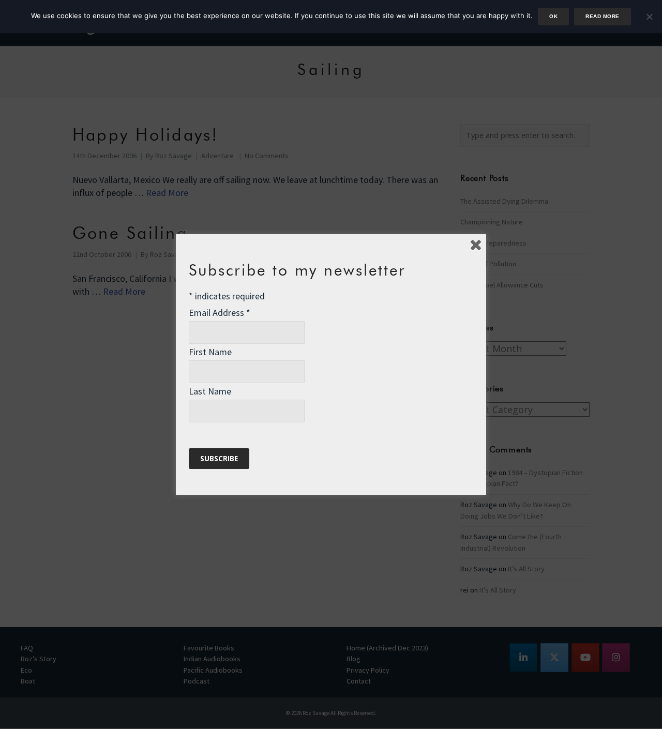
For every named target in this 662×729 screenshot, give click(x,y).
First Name (210, 352)
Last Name (210, 391)
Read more (602, 16)
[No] (649, 16)
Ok (553, 16)
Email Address (219, 312)
